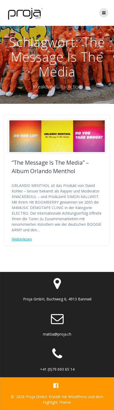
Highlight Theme (57, 402)
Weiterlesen (22, 239)
